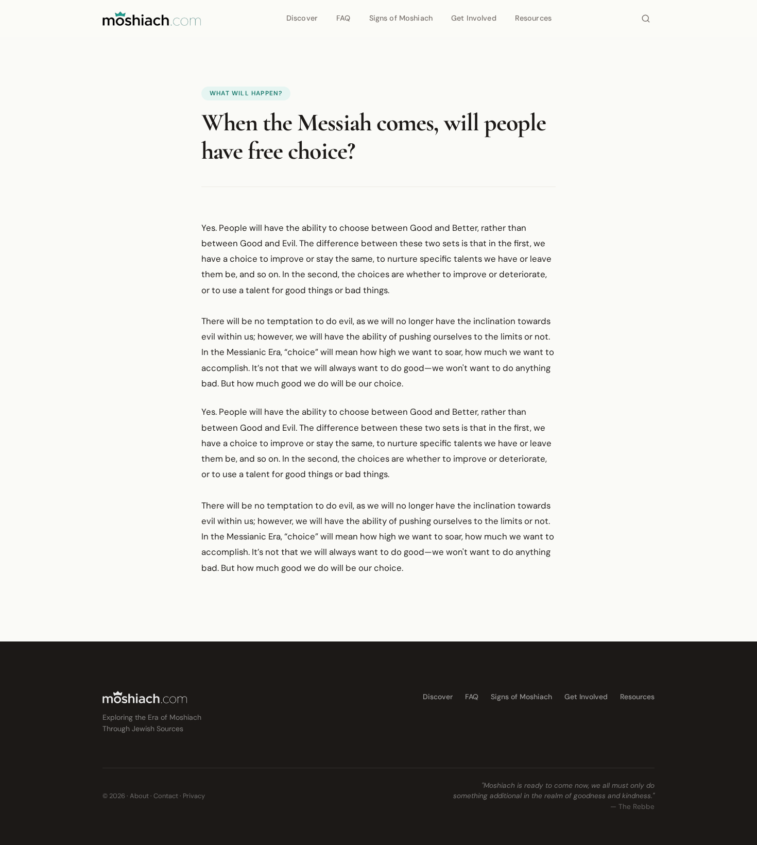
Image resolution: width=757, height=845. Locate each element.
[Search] (646, 18)
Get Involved (473, 18)
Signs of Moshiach (401, 18)
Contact (165, 795)
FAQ (343, 18)
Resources (533, 18)
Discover (302, 18)
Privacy (194, 795)
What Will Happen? (246, 93)
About (139, 795)
